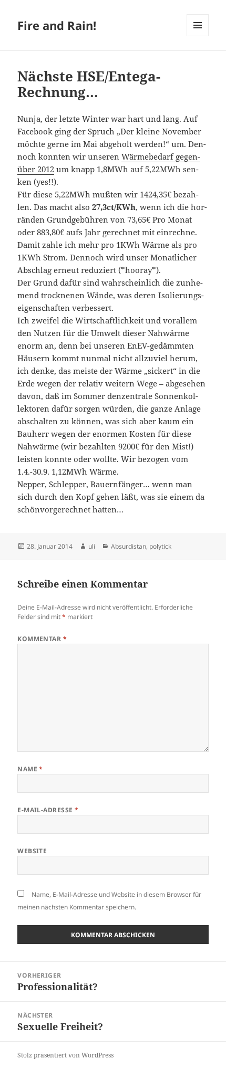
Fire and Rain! (56, 25)
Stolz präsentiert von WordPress (65, 1055)
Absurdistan (128, 546)
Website (32, 850)
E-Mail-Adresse (48, 809)
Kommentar (42, 638)
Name (30, 768)
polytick (160, 546)
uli (91, 546)
